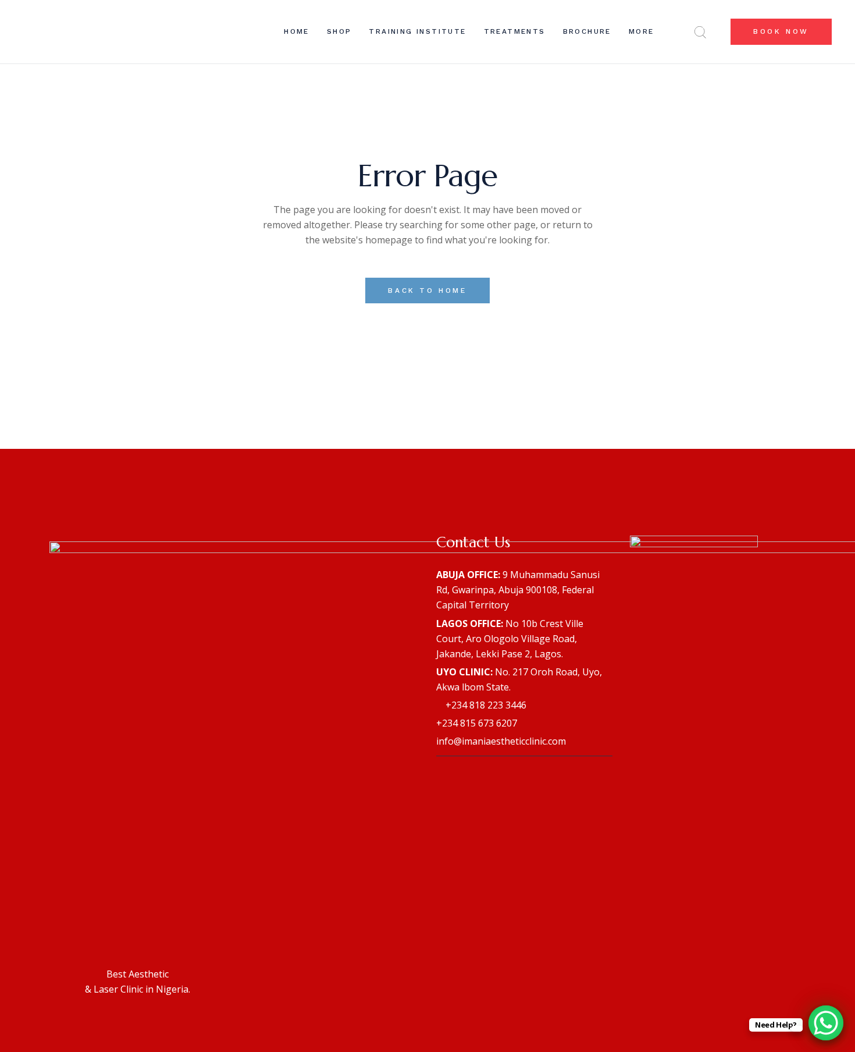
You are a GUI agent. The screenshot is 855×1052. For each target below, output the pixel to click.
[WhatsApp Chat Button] (825, 1022)
